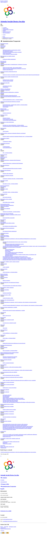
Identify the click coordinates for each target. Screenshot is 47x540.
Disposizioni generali (4, 43)
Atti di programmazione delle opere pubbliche (8, 372)
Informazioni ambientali (4, 389)
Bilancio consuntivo (4, 277)
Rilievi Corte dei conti (7, 315)
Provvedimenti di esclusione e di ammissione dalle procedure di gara (15, 256)
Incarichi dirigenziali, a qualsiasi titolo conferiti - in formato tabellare (15, 104)
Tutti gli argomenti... (6, 32)
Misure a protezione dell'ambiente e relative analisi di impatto (14, 399)
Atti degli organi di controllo (8, 80)
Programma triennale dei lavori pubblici (12, 245)
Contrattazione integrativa (5, 143)
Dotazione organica (4, 114)
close (2, 25)
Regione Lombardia (4, 0)
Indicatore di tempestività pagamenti (6, 353)
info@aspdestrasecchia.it (7, 519)
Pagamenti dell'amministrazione (6, 345)
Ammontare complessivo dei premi (6, 175)
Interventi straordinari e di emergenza (7, 411)
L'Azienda (4, 477)
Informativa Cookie (12, 526)
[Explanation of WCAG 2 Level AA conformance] (7, 533)
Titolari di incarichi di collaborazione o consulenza (9, 92)
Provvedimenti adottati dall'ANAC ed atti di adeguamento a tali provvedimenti (17, 428)
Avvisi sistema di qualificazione (10, 253)
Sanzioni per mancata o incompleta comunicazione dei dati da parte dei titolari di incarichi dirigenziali (21, 74)
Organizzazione (3, 62)
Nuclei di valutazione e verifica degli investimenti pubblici (10, 367)
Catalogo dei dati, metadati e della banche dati (11, 441)
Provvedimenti (3, 219)
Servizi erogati (3, 317)
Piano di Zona (3, 45)
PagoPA (2, 488)
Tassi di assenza (3, 128)
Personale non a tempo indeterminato (7, 122)
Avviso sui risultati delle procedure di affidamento (14, 252)
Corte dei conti (3, 312)
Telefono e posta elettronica (5, 88)
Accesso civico (3, 431)
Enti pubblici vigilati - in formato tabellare (10, 192)
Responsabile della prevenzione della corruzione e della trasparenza (15, 425)
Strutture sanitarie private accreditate (7, 404)
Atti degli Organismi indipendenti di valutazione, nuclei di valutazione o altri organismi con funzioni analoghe (22, 305)
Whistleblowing (3, 447)
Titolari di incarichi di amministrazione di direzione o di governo (14, 68)
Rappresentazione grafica (5, 204)
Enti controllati (3, 186)
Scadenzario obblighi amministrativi (9, 59)
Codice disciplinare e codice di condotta (10, 54)
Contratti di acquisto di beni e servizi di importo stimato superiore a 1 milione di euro (18, 258)
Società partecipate (3, 194)
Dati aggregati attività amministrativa (7, 205)
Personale (2, 93)
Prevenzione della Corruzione (5, 421)
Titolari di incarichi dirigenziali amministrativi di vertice (10, 96)
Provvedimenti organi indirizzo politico (7, 223)
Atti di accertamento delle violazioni (9, 429)
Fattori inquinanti (6, 397)
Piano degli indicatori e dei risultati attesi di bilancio (9, 282)
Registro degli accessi (7, 436)
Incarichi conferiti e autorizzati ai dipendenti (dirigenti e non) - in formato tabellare (17, 136)
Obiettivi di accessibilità (7, 443)
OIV (1, 149)
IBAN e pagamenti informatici (5, 359)
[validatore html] (2, 533)
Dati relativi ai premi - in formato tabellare (10, 183)
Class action (2, 324)
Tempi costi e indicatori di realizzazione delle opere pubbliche (11, 377)
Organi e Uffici (5, 484)
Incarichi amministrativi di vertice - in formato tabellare (13, 99)
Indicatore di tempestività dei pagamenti (10, 356)
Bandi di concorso (3, 154)
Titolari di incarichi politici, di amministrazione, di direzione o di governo (13, 64)
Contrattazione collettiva (4, 138)
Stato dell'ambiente (6, 396)
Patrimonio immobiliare (4, 289)
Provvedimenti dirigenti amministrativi (7, 228)
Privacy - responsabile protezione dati (7, 446)
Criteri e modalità (3, 263)
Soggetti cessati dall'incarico (8, 69)
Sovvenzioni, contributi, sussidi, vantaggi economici (9, 261)
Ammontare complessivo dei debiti (9, 357)
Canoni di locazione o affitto (5, 294)
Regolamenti (5, 442)
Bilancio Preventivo (4, 274)
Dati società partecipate (7, 197)
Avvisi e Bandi (7, 251)
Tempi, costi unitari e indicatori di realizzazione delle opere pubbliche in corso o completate (19, 380)
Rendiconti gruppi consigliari (8, 79)
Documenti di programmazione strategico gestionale (12, 52)
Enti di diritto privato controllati (6, 199)
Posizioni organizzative (4, 109)
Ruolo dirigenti (5, 106)
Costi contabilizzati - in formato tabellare (10, 333)
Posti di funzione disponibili (8, 105)
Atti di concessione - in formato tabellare (10, 272)
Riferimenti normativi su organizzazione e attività (11, 50)
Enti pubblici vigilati (4, 188)
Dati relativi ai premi (4, 180)
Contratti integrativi (6, 146)
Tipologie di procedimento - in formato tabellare (11, 211)
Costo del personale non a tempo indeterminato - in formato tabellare (15, 126)
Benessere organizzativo (4, 185)
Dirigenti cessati (3, 108)
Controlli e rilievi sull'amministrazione (7, 299)
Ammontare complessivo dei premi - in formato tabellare (13, 178)
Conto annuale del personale (8, 119)
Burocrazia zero (3, 61)
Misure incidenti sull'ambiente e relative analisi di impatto (13, 398)
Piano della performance (4, 165)
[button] (5, 27)
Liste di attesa (2, 335)
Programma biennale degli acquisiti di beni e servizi (14, 244)
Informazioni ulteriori (9, 255)
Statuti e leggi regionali (7, 53)
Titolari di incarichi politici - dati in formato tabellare (12, 67)
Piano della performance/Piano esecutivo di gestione (12, 168)
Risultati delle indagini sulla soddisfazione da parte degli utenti (14, 343)
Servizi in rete (2, 340)
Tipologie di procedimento (5, 208)
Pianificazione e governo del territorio (7, 382)
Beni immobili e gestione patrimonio (7, 287)
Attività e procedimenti (4, 206)
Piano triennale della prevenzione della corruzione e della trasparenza (15, 424)
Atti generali (2, 46)
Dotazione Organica (6, 118)
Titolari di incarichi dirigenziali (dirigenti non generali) (10, 101)
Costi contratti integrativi (7, 147)
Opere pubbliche (3, 364)
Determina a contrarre (9, 250)
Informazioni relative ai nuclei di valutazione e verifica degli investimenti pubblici (17, 370)
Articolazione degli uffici (4, 82)
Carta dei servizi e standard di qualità (7, 319)
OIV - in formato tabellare (7, 152)
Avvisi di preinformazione (9, 249)
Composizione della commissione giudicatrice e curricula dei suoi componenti (17, 257)
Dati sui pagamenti (3, 347)
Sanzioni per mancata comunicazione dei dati (8, 71)
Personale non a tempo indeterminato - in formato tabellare (13, 125)
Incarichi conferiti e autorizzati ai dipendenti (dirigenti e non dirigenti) (13, 133)
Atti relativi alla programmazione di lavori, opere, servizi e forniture (15, 241)
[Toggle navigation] (1, 24)
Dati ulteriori (2, 445)
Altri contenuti (3, 418)
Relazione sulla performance (5, 170)
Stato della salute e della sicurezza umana (10, 401)
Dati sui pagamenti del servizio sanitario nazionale (9, 352)
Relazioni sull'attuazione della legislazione (10, 400)
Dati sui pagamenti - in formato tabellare (10, 350)
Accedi (4, 34)
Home (4, 36)
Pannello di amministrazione (5, 528)
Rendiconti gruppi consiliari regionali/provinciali (9, 76)
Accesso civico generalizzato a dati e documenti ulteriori (13, 435)
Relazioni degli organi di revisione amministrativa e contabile (14, 310)
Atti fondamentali (3, 481)
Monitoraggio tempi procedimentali (6, 213)
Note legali (6, 526)
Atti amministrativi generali (8, 51)
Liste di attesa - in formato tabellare (9, 338)
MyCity (2, 530)
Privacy (1, 526)
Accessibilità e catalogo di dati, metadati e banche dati (10, 438)
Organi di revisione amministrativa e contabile (8, 307)
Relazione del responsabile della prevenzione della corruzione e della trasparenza (17, 427)
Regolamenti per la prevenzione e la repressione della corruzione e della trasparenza (18, 426)
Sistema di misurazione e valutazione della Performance (10, 160)
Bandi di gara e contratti (4, 236)
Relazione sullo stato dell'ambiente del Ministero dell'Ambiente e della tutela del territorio (19, 402)
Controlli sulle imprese (4, 233)
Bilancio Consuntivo (4, 275)
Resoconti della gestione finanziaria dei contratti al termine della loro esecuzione (17, 259)
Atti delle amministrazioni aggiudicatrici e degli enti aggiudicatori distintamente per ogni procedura (18, 238)
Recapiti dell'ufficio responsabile (9, 217)
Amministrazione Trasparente (8, 37)
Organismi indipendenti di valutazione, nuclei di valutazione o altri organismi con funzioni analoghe (18, 302)
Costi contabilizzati (3, 329)
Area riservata (3, 527)
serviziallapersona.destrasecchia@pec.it (10, 521)
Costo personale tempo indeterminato (9, 120)
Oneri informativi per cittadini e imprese (7, 56)
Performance (2, 157)
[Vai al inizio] (0, 456)
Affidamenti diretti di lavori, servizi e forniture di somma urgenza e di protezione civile (20, 254)
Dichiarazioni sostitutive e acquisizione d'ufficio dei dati (10, 214)
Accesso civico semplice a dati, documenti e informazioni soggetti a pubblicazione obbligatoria (20, 434)
